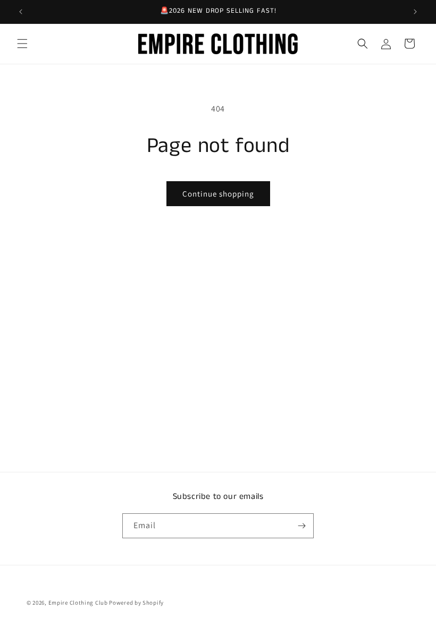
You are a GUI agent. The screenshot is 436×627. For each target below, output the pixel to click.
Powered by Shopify (136, 602)
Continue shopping (218, 194)
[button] (22, 43)
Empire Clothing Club (78, 602)
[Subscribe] (301, 525)
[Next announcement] (415, 11)
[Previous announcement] (20, 11)
